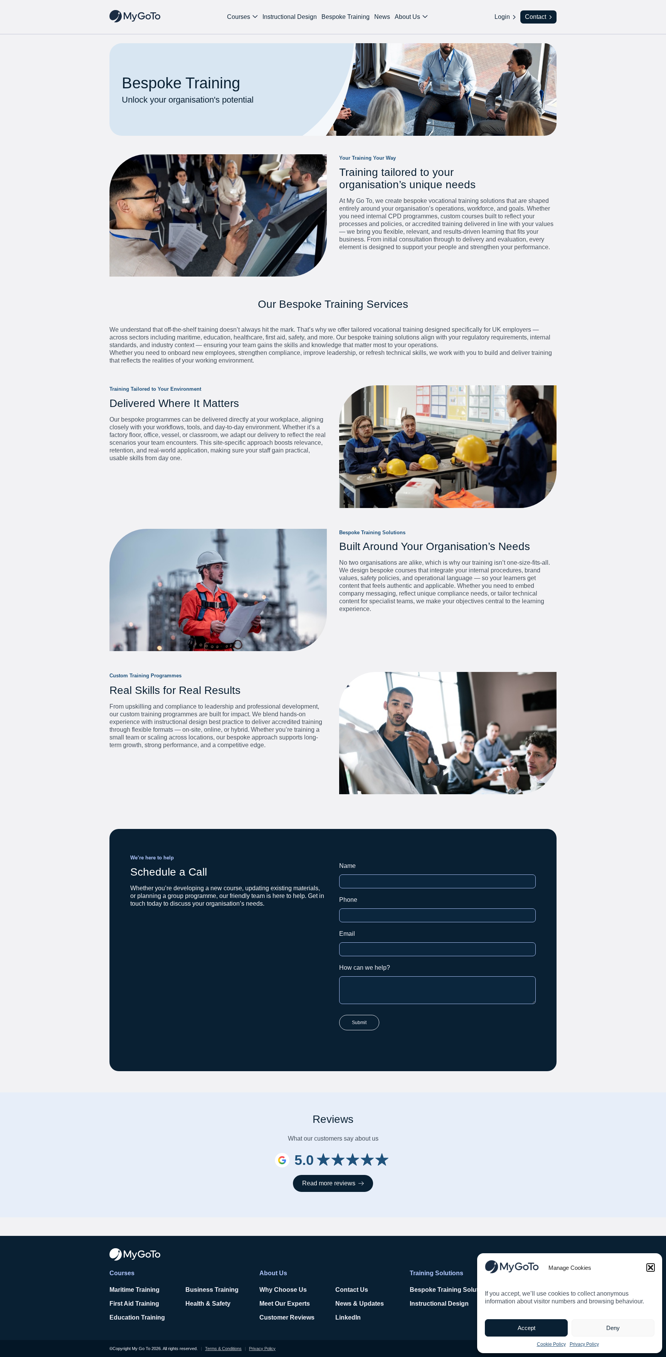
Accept (526, 1328)
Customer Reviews (286, 1317)
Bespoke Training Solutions (450, 1289)
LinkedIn (348, 1317)
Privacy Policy (584, 1344)
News (382, 17)
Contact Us (351, 1289)
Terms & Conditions (223, 1348)
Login (502, 17)
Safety (221, 1303)
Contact (535, 17)
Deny (613, 1328)
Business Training (212, 1289)
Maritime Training (134, 1289)
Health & (198, 1303)
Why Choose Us (283, 1289)
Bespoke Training (345, 17)
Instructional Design (289, 17)
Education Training (137, 1317)
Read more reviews (328, 1183)
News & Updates (359, 1303)
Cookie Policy (551, 1344)
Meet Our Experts (284, 1303)
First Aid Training (134, 1303)
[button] (650, 1267)
